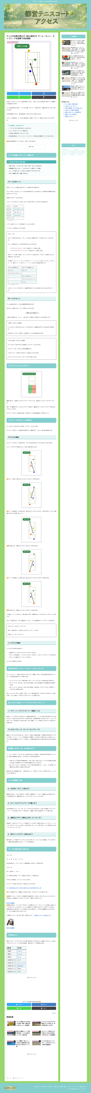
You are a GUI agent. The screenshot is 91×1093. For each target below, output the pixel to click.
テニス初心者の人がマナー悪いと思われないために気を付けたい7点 (24, 887)
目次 (30, 146)
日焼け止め (20, 965)
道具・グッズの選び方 (71, 114)
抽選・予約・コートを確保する (73, 112)
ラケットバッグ (21, 962)
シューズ (19, 954)
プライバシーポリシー (73, 1086)
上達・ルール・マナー (71, 106)
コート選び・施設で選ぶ (71, 104)
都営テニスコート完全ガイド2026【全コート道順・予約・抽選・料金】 (51, 1086)
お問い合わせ (83, 1086)
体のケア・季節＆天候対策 (72, 110)
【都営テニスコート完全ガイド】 (42, 915)
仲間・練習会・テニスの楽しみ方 (73, 108)
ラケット (19, 951)
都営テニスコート (69, 116)
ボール (19, 957)
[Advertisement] (31, 989)
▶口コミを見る (11, 903)
